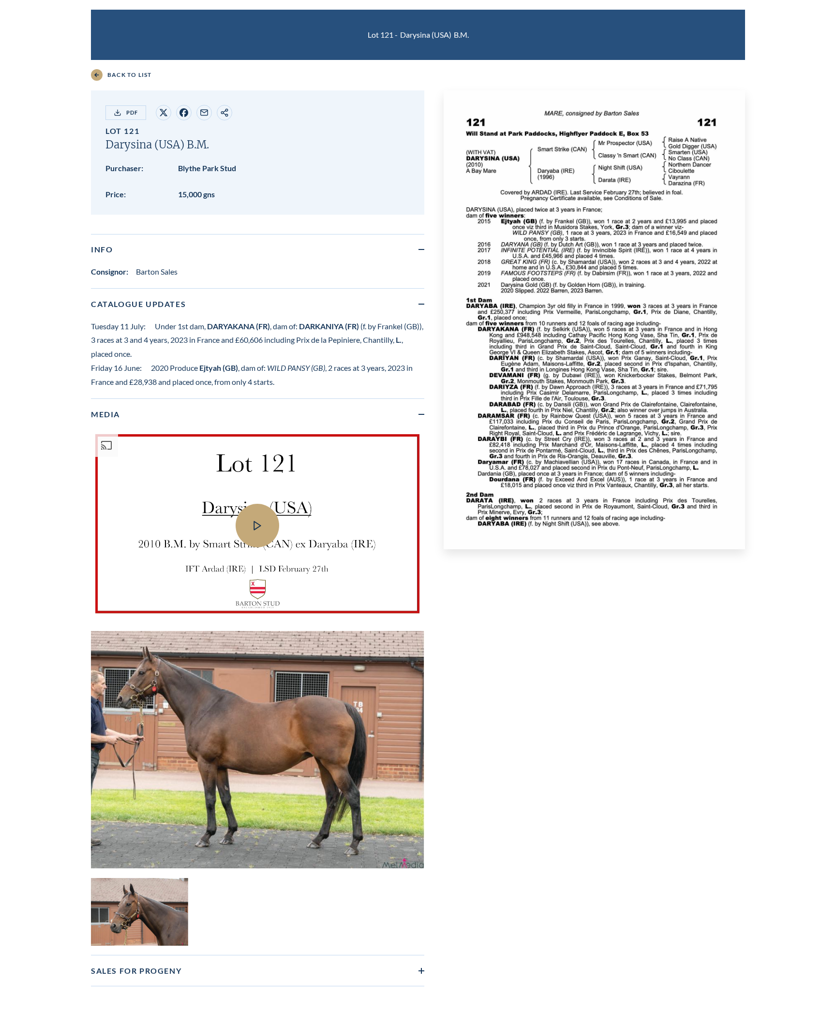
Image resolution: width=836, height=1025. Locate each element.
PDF (132, 112)
